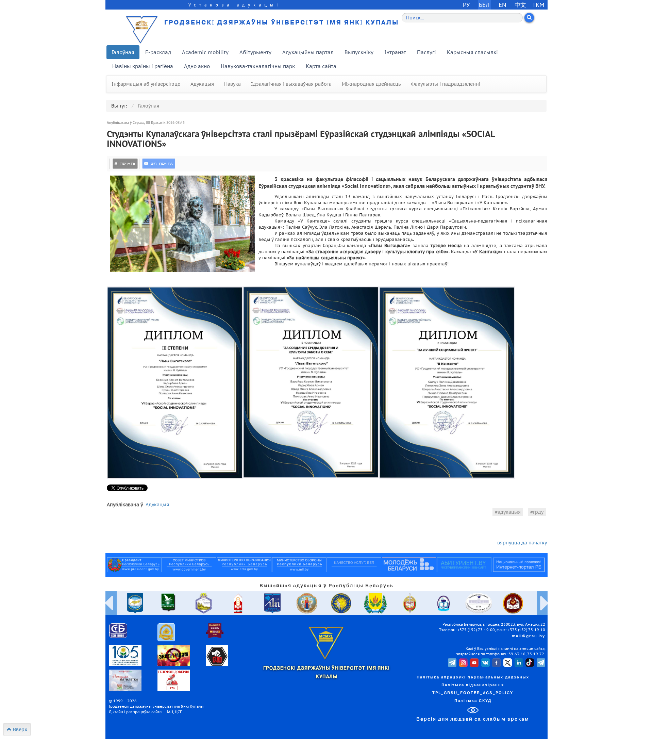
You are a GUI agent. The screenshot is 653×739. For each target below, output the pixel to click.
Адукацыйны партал (308, 52)
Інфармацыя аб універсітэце (146, 84)
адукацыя (509, 512)
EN (502, 5)
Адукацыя (202, 84)
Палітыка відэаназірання (472, 685)
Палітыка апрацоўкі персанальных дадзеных (473, 677)
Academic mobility (205, 52)
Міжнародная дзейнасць (371, 84)
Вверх (19, 729)
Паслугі (426, 52)
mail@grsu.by (528, 636)
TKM (538, 5)
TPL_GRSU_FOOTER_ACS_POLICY (472, 693)
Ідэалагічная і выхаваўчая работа (291, 84)
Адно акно (197, 66)
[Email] (158, 164)
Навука (232, 84)
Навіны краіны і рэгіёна (142, 66)
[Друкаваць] (125, 164)
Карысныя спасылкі (472, 52)
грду (538, 512)
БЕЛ (484, 5)
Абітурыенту (255, 52)
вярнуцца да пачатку (522, 543)
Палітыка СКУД (472, 701)
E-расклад (158, 52)
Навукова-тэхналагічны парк (258, 66)
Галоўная (123, 52)
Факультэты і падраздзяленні (445, 84)
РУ (466, 5)
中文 (520, 5)
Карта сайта (321, 66)
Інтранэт (395, 52)
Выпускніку (359, 52)
